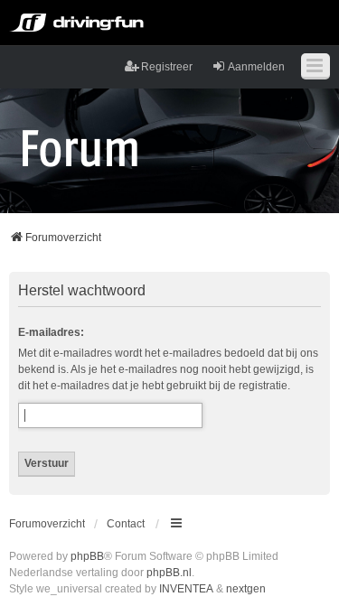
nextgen (246, 589)
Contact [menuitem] (126, 523)
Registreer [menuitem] (167, 67)
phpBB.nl (169, 572)
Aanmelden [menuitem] (256, 67)
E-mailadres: (51, 332)
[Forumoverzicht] (80, 147)
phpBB (87, 556)
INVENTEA (186, 589)
